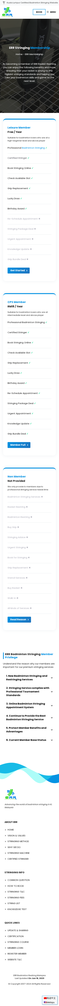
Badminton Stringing (33, 147)
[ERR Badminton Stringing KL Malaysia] (7, 12)
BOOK (39, 12)
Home (19, 54)
